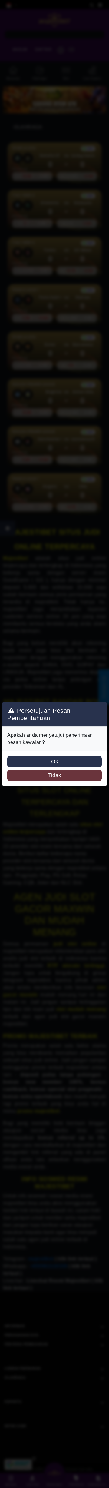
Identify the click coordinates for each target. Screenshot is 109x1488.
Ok (54, 762)
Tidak (54, 775)
